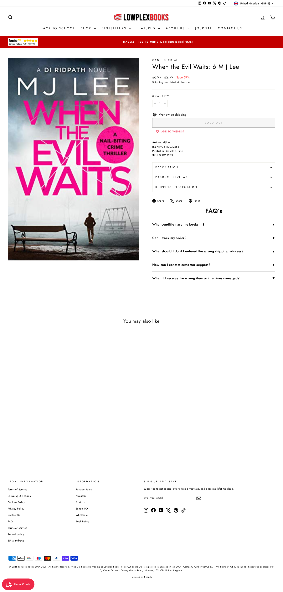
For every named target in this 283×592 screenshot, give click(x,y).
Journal (203, 28)
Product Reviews (171, 177)
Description (166, 167)
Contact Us (230, 28)
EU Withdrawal (16, 540)
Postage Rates (84, 489)
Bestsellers (115, 28)
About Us (176, 28)
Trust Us (80, 502)
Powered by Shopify (141, 577)
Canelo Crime (165, 60)
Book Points (82, 521)
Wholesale (82, 515)
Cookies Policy (16, 502)
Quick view (39, 426)
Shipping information (176, 187)
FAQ (10, 521)
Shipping (157, 82)
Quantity (160, 96)
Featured (146, 28)
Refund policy (16, 534)
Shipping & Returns (19, 496)
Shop (87, 28)
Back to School (58, 28)
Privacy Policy (16, 508)
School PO (82, 508)
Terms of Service (17, 489)
